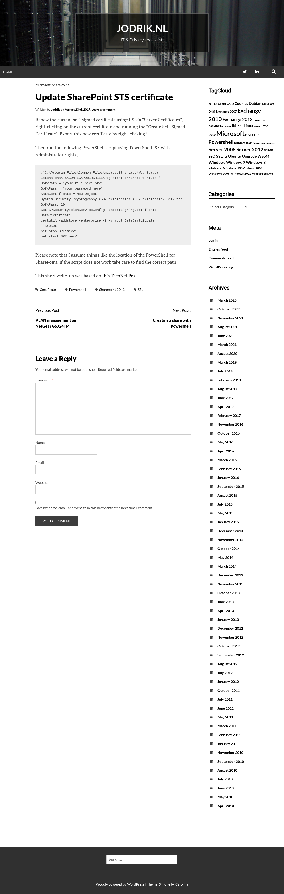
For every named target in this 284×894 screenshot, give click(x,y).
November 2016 (230, 424)
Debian (255, 103)
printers (239, 143)
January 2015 (228, 522)
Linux (248, 126)
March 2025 (227, 300)
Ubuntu (234, 156)
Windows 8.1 (216, 168)
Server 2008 (222, 150)
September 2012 (230, 655)
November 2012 (230, 637)
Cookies (241, 103)
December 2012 (230, 628)
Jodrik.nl (142, 28)
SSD (212, 156)
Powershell (77, 289)
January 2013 (228, 619)
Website (42, 482)
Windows (217, 162)
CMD (230, 104)
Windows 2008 (219, 173)
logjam (257, 126)
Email (41, 462)
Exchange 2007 (226, 111)
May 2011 (225, 717)
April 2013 (225, 610)
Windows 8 (256, 162)
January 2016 (228, 477)
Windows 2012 (240, 173)
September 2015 (230, 486)
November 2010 (230, 752)
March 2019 (227, 362)
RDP (249, 143)
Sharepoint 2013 (112, 289)
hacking (214, 126)
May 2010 (225, 797)
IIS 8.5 (240, 126)
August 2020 (227, 353)
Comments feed (221, 258)
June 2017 (225, 398)
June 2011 (225, 708)
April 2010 (225, 806)
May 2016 (225, 442)
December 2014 (230, 531)
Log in (213, 240)
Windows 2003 (251, 168)
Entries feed (218, 249)
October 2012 (228, 646)
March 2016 (227, 460)
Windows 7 (235, 162)
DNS (212, 111)
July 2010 (225, 779)
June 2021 (225, 335)
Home (8, 71)
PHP (255, 135)
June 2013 (225, 602)
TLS (225, 156)
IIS (234, 126)
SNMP (268, 150)
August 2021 (227, 327)
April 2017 (225, 406)
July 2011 (225, 699)
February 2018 (229, 380)
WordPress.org (221, 267)
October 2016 (228, 433)
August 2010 (227, 770)
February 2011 (229, 735)
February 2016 (229, 469)
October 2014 (228, 548)
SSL (140, 289)
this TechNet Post (119, 276)
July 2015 (225, 504)
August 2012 (227, 664)
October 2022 (228, 309)
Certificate (48, 289)
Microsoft (43, 85)
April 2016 (225, 451)
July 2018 (225, 371)
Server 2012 (249, 150)
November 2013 (230, 584)
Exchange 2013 (238, 119)
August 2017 (227, 389)
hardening (225, 126)
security (270, 142)
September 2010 (230, 761)
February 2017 (229, 415)
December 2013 (230, 575)
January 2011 (228, 743)
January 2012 (228, 681)
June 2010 (225, 788)
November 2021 (230, 318)
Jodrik (55, 109)
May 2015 (225, 513)
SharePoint (60, 85)
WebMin (265, 156)
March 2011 (227, 726)
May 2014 (225, 557)
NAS (248, 135)
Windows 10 (232, 168)
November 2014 (230, 539)
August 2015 (227, 495)
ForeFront (260, 120)
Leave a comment (103, 109)
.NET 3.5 (213, 103)
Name (41, 442)
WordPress (260, 173)
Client (222, 104)
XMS (271, 173)
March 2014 (227, 566)
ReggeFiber (259, 142)
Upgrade (249, 156)
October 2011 (228, 690)
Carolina (181, 884)
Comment (44, 380)
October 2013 (228, 593)
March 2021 (227, 344)
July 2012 (225, 672)
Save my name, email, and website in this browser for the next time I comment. (94, 508)
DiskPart (268, 104)
